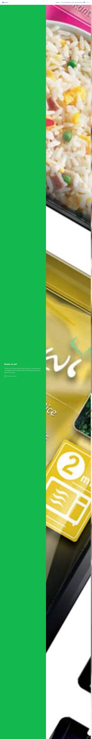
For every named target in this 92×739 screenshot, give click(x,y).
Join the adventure (67, 2)
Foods (61, 2)
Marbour (57, 2)
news (73, 2)
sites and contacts (78, 2)
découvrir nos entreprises (12, 376)
